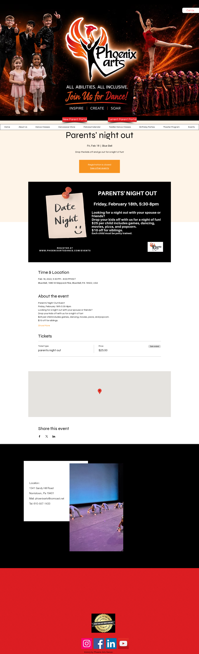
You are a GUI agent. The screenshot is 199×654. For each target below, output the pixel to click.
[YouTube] (123, 643)
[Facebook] (99, 643)
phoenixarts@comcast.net (49, 498)
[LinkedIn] (111, 643)
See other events (99, 168)
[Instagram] (86, 643)
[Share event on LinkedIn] (53, 436)
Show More (44, 325)
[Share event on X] (46, 436)
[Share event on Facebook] (39, 436)
